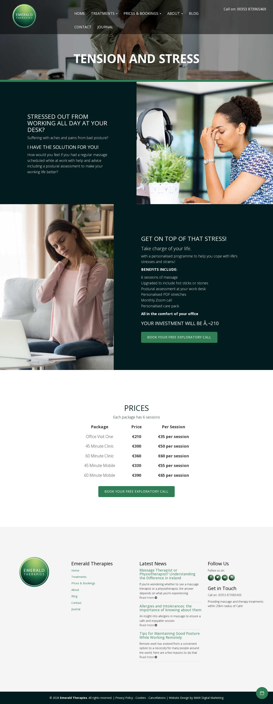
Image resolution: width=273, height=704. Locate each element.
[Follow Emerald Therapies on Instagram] (232, 578)
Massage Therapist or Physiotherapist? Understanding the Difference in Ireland (167, 574)
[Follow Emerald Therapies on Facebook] (211, 578)
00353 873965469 (251, 9)
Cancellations (157, 698)
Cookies (141, 698)
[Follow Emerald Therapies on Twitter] (218, 578)
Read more (147, 597)
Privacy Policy (124, 698)
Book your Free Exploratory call (179, 337)
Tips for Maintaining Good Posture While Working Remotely (169, 635)
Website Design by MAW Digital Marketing (196, 698)
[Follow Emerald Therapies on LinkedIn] (225, 578)
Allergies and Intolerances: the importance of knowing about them (170, 608)
